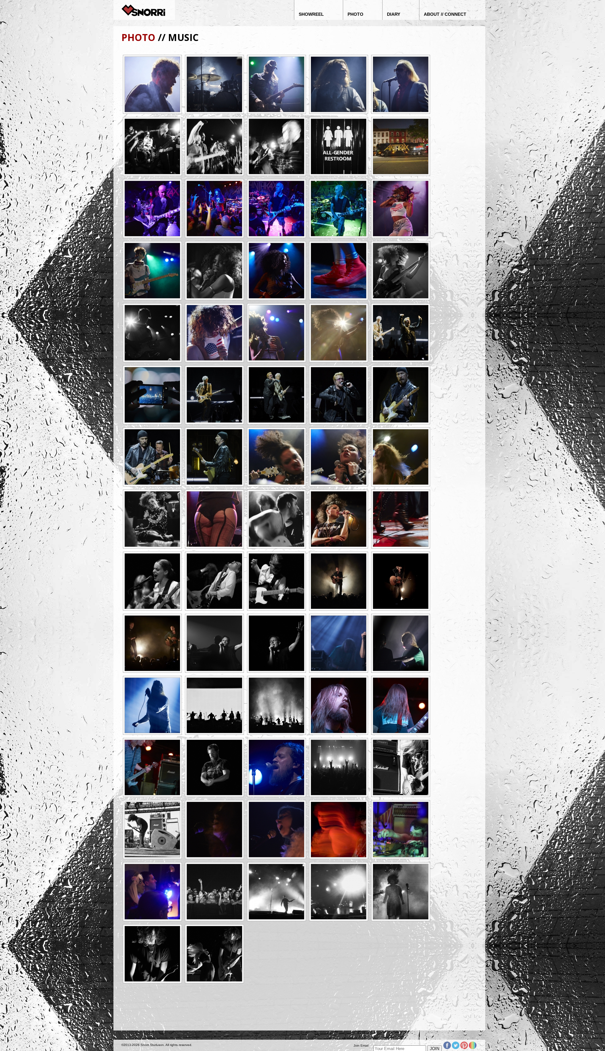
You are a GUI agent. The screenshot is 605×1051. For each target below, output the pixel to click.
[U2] (401, 333)
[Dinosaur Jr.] (401, 767)
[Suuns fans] (152, 892)
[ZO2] (338, 829)
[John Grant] (214, 767)
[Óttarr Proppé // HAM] (401, 84)
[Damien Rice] (338, 581)
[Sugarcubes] (401, 892)
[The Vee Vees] (276, 457)
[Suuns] (401, 829)
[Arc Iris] (214, 829)
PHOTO (138, 37)
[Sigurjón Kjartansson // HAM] (152, 84)
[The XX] (276, 892)
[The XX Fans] (214, 892)
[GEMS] (152, 954)
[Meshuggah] (338, 767)
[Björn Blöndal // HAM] (338, 84)
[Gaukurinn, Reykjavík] (338, 146)
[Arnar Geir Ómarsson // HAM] (214, 84)
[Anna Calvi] (152, 581)
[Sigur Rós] (214, 705)
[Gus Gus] (214, 643)
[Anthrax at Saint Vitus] (401, 146)
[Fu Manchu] (338, 705)
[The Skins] (401, 208)
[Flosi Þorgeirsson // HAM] (276, 84)
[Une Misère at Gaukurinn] (152, 146)
